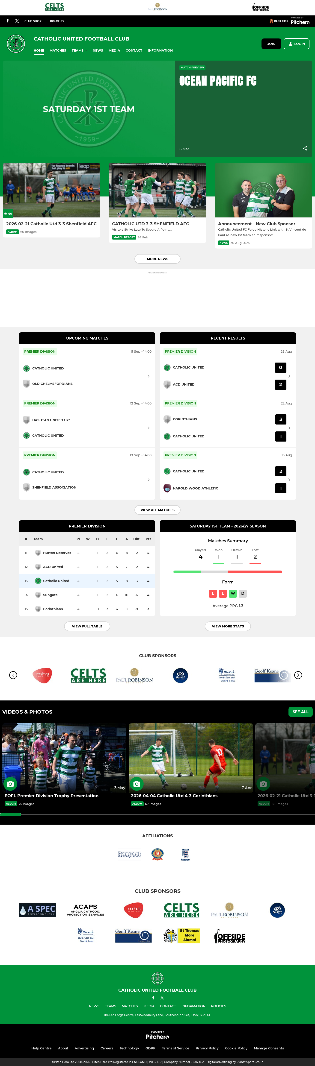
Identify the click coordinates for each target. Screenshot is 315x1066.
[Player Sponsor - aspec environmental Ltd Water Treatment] (37, 911)
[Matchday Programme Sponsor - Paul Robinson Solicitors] (157, 8)
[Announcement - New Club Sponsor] (263, 190)
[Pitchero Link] (300, 23)
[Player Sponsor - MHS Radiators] (133, 911)
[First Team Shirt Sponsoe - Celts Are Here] (54, 8)
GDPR (150, 1048)
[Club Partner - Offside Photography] (260, 8)
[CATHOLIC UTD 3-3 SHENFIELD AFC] (157, 190)
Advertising (84, 1048)
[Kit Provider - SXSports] (180, 676)
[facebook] (8, 21)
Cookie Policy (236, 1048)
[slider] (10, 814)
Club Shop (33, 21)
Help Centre (41, 1048)
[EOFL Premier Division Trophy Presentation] (64, 758)
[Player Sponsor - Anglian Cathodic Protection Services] (85, 911)
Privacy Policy (207, 1048)
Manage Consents (269, 1048)
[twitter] (17, 21)
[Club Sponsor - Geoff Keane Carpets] (133, 936)
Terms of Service (175, 1048)
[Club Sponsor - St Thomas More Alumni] (181, 936)
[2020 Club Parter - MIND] (226, 676)
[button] (39, 50)
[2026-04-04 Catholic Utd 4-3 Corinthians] (191, 758)
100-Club (57, 21)
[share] (305, 149)
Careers (107, 1048)
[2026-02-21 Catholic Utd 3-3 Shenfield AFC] (51, 190)
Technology (129, 1048)
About (63, 1048)
